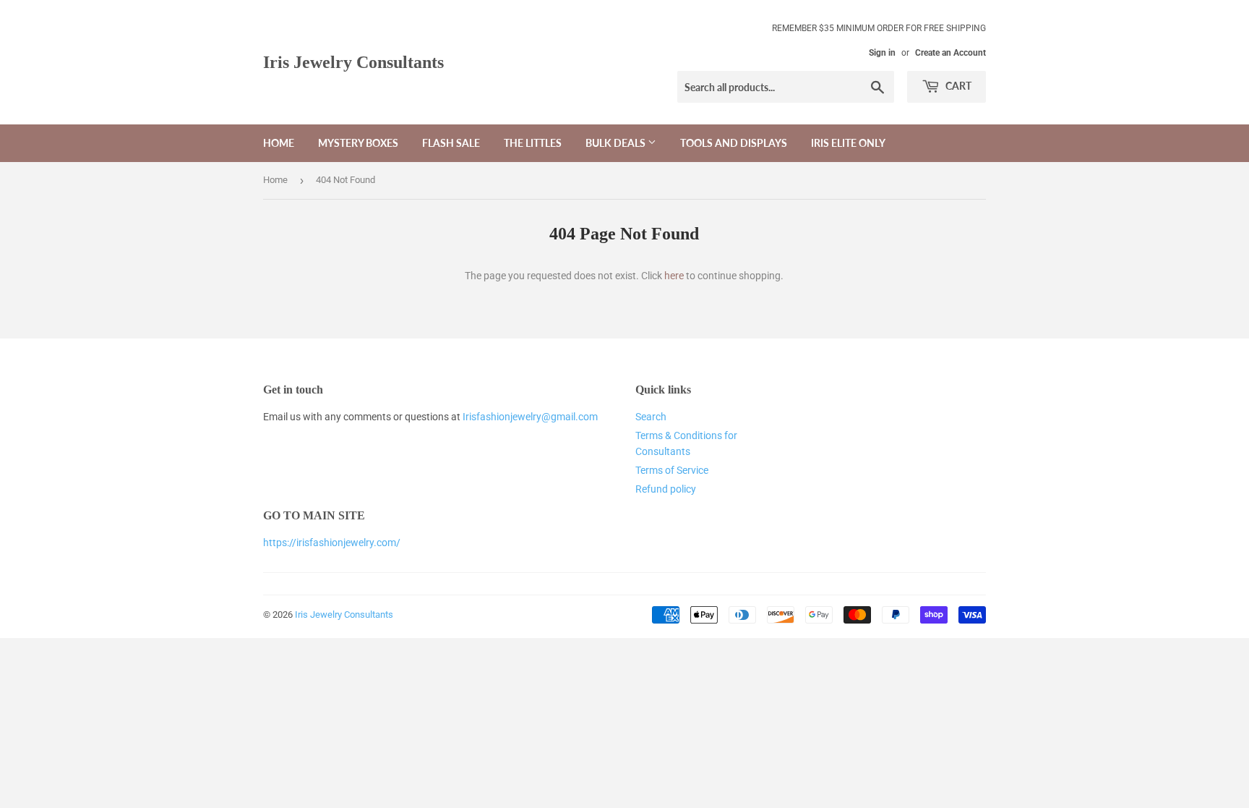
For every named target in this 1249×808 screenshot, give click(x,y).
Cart (957, 86)
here (674, 275)
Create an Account (950, 53)
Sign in (882, 53)
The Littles (533, 143)
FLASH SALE (451, 143)
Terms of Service (671, 470)
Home (278, 143)
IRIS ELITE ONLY (848, 143)
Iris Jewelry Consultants (353, 62)
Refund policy (665, 489)
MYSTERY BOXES (358, 143)
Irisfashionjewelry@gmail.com (530, 416)
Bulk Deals (616, 143)
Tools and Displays (733, 143)
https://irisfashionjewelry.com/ (331, 542)
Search (650, 416)
